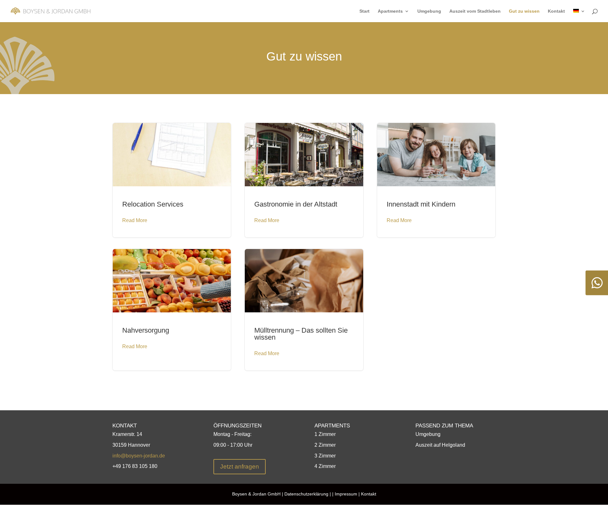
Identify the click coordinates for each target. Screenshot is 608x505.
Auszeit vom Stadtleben (475, 11)
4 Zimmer (325, 466)
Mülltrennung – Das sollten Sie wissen (304, 309)
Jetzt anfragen (239, 466)
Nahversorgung (172, 309)
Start (364, 11)
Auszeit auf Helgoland (440, 445)
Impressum (345, 493)
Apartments (390, 11)
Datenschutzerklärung (306, 493)
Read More (134, 220)
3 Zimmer (325, 455)
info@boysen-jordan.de (138, 455)
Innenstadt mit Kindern (436, 180)
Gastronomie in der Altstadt (304, 180)
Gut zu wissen (524, 11)
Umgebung (429, 11)
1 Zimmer (325, 434)
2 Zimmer (325, 445)
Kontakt (556, 11)
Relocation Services (172, 180)
